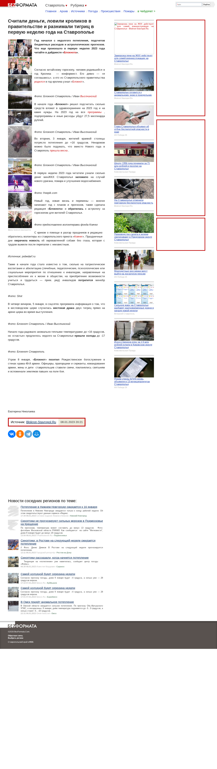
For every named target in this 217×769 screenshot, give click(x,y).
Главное (51, 11)
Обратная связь (15, 636)
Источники (78, 11)
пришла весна (59, 150)
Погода (93, 11)
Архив (64, 11)
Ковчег (78, 236)
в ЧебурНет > (146, 11)
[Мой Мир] (36, 434)
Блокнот (77, 81)
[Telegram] (28, 434)
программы (95, 112)
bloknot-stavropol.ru (22, 230)
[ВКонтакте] (12, 434)
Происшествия (110, 11)
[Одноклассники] (20, 434)
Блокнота (70, 52)
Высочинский (88, 96)
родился (39, 81)
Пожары (129, 11)
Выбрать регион (15, 638)
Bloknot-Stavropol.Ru (41, 422)
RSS (31, 642)
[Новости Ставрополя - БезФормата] (19, 4)
